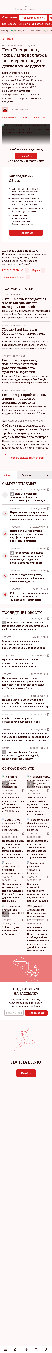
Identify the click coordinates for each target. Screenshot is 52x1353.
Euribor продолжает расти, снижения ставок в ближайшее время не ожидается (28, 578)
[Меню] (5, 1349)
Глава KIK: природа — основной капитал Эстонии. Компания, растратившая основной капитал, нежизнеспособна (25, 737)
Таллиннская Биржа (13, 277)
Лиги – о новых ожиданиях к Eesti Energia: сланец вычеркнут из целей (24, 303)
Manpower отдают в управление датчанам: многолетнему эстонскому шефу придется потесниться (25, 626)
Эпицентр (24, 23)
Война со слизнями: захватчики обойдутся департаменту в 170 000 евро (27, 497)
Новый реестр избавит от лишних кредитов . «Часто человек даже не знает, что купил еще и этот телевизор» (26, 703)
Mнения (6, 729)
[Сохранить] (48, 489)
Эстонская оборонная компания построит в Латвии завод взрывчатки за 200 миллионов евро (23, 644)
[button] (14, 1013)
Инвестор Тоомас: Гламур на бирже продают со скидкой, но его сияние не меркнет (20, 755)
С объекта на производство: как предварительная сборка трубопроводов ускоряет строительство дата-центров (25, 431)
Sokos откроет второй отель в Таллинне (10, 930)
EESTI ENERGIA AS (10, 45)
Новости (7, 295)
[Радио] (26, 1349)
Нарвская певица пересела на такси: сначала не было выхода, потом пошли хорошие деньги (29, 515)
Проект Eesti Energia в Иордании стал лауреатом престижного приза (23, 333)
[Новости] (16, 1349)
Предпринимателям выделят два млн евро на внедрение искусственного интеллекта (20, 663)
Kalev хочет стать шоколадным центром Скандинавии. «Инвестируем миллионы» (29, 596)
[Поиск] (36, 1349)
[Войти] (46, 1349)
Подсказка (16, 489)
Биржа (36, 270)
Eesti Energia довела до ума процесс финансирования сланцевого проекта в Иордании (20, 366)
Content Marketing (18, 421)
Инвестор (37, 23)
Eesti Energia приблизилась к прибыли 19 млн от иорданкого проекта (24, 398)
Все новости (9, 23)
